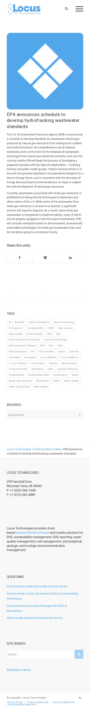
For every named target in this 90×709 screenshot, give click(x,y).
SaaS (50, 369)
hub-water (14, 357)
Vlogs (75, 375)
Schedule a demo (19, 670)
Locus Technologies (19, 449)
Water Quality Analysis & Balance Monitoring (34, 617)
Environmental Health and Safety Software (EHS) (37, 586)
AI (10, 322)
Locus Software (18, 363)
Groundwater (46, 351)
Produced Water (18, 369)
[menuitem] (66, 8)
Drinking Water (34, 334)
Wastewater (42, 380)
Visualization (60, 375)
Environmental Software (22, 345)
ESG (51, 345)
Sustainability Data (38, 375)
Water (56, 380)
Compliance (16, 328)
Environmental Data (55, 339)
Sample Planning (67, 369)
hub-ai (61, 351)
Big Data (19, 322)
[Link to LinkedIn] (80, 698)
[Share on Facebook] (19, 257)
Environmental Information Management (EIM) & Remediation (37, 608)
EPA (42, 345)
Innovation (30, 357)
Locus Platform (69, 357)
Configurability (35, 328)
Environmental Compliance (24, 339)
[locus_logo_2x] (37, 9)
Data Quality (15, 334)
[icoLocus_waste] (45, 71)
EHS (49, 334)
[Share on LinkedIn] (70, 257)
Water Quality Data (19, 386)
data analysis (65, 328)
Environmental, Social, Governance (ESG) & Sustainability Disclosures (42, 596)
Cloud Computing (64, 322)
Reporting (37, 369)
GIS (33, 351)
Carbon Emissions (39, 322)
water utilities (40, 386)
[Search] (66, 8)
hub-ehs (74, 351)
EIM (58, 334)
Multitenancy (69, 363)
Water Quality (71, 380)
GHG (60, 345)
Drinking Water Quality (47, 449)
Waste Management (20, 380)
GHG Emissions (18, 351)
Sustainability (16, 375)
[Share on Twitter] (45, 257)
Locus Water (38, 363)
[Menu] (77, 9)
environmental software (32, 532)
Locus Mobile (48, 357)
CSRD (51, 328)
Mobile (53, 363)
